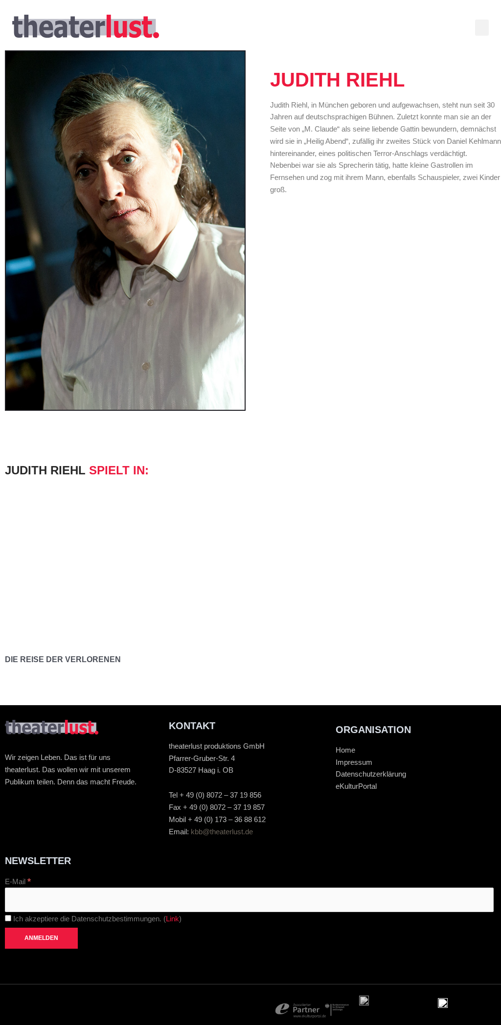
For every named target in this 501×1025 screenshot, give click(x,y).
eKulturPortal (356, 786)
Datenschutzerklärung (371, 774)
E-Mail (18, 881)
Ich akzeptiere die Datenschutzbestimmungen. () (96, 918)
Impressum (354, 762)
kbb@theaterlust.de (222, 831)
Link (172, 918)
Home (345, 750)
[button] (482, 28)
